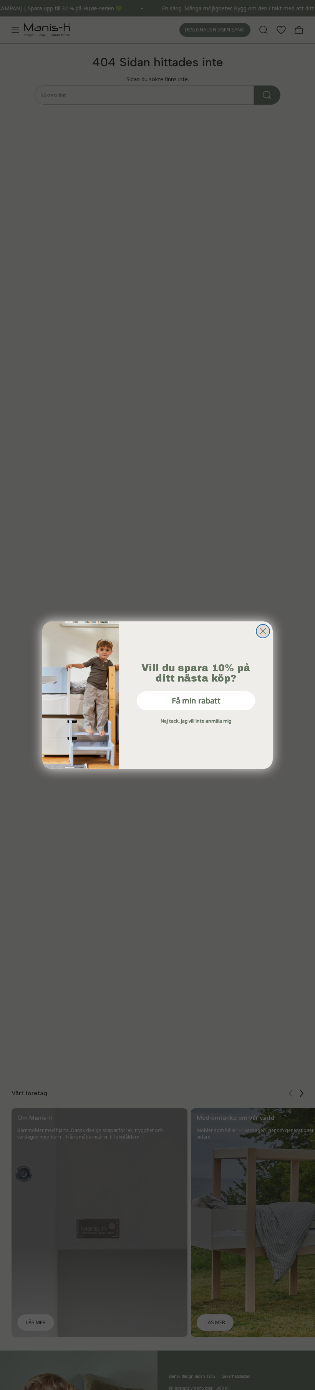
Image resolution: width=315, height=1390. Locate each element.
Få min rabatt (196, 700)
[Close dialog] (263, 631)
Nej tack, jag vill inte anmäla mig (196, 721)
